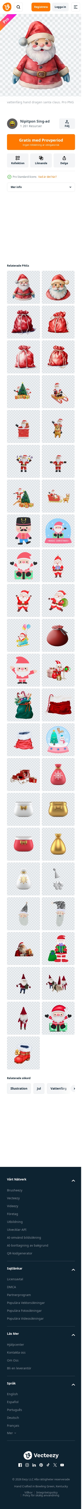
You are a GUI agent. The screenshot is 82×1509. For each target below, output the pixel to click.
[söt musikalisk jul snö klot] (23, 806)
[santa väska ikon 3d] (23, 1014)
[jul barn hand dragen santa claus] (23, 1049)
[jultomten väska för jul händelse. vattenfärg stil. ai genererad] (23, 353)
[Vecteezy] (7, 7)
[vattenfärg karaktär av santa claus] (23, 875)
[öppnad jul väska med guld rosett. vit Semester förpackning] (23, 1328)
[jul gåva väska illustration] (23, 1119)
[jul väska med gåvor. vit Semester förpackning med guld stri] (23, 1467)
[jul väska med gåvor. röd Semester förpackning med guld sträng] (23, 1293)
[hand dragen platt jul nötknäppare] (23, 771)
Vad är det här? (47, 177)
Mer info (16, 184)
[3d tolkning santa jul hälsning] (23, 666)
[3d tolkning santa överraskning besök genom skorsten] (23, 562)
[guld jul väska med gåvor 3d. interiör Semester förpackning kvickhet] (23, 1432)
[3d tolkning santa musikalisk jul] (23, 632)
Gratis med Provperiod (41, 142)
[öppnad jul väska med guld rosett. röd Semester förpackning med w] (23, 1397)
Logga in (60, 7)
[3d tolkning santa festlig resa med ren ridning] (23, 597)
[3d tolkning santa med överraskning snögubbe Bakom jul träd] (23, 492)
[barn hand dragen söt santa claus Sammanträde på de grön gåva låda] (23, 840)
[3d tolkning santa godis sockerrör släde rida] (23, 527)
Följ (67, 126)
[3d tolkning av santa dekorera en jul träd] (23, 701)
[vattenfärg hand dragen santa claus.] (23, 284)
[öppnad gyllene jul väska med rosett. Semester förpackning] (23, 1362)
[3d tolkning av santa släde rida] (23, 736)
